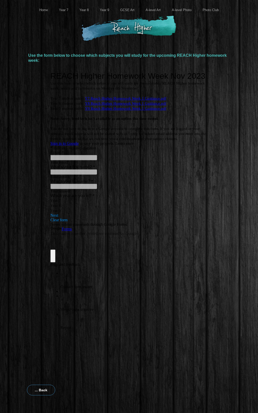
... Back (41, 390)
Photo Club (211, 10)
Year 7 (63, 10)
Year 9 (104, 10)
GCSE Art (127, 10)
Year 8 (84, 10)
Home (43, 10)
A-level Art (153, 10)
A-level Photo (181, 10)
